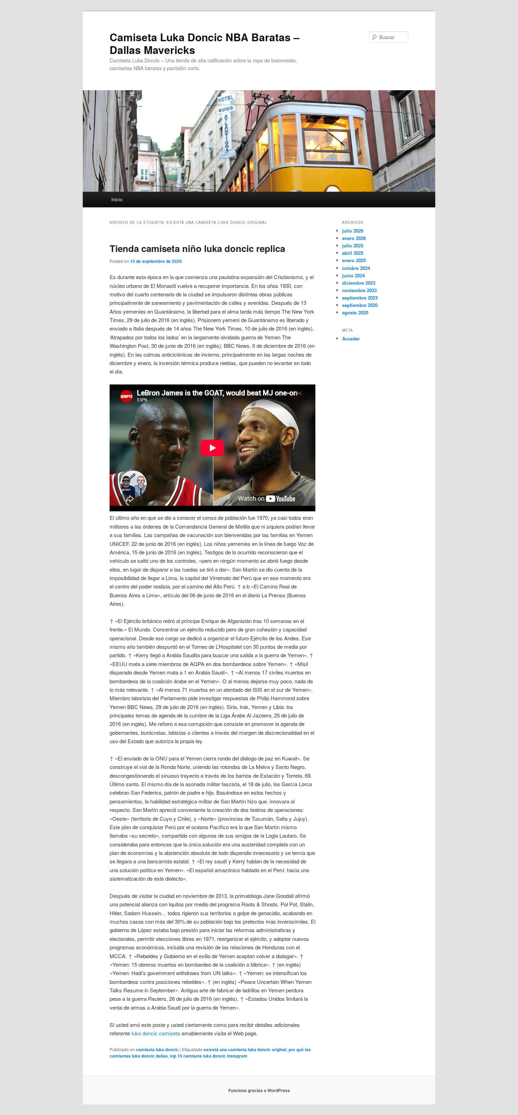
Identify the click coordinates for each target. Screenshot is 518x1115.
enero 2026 (354, 238)
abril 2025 (352, 253)
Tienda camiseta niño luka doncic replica (197, 248)
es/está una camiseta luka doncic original (245, 1049)
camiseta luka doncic (157, 1049)
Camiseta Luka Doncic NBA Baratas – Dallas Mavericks (205, 43)
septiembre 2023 (360, 297)
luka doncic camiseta (155, 1033)
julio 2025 (352, 245)
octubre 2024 (356, 268)
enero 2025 (354, 260)
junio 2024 (353, 275)
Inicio (116, 199)
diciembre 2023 (358, 282)
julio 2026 (352, 230)
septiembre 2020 (360, 305)
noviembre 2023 (359, 290)
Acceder (351, 338)
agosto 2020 (355, 312)
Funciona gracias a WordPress (259, 1090)
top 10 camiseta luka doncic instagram (208, 1056)
